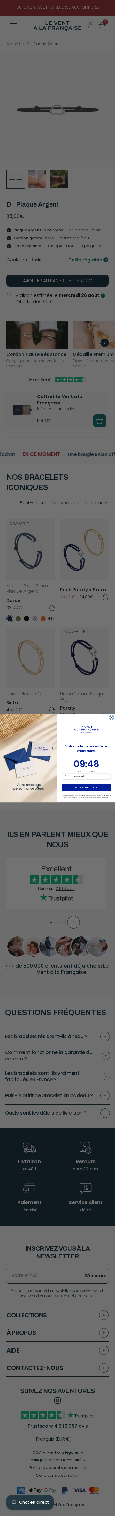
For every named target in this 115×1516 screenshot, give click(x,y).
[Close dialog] (111, 717)
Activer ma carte (86, 787)
